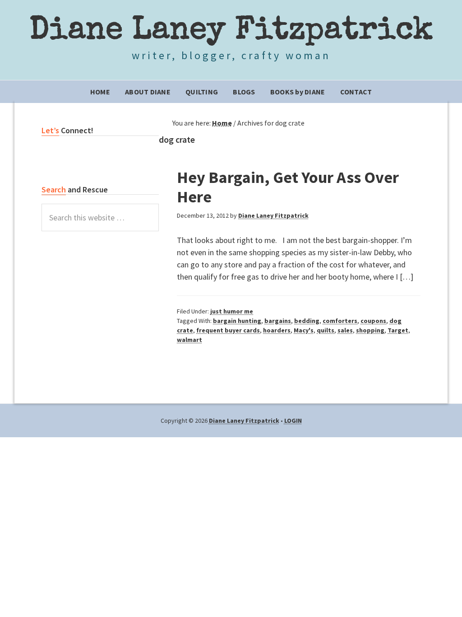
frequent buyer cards (228, 330)
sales (345, 330)
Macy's (304, 330)
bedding (306, 321)
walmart (189, 340)
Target (398, 330)
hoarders (277, 330)
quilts (325, 330)
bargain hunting (237, 321)
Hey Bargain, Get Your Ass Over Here (288, 187)
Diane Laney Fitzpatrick (231, 31)
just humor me (231, 311)
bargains (277, 321)
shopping (370, 330)
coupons (373, 321)
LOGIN (293, 420)
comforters (340, 321)
